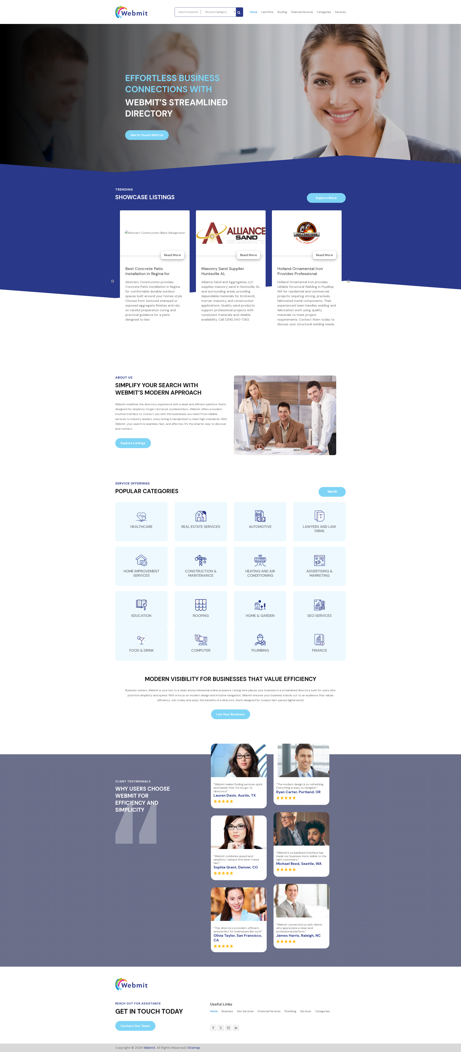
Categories (324, 12)
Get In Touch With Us (147, 135)
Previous (112, 281)
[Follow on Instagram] (228, 1028)
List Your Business (230, 714)
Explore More (326, 198)
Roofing (282, 12)
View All (332, 492)
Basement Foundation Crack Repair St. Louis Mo (151, 271)
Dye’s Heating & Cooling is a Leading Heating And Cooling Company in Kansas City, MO (304, 273)
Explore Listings (133, 443)
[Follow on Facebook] (213, 1028)
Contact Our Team (135, 1026)
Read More (172, 255)
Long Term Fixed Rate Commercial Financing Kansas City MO (229, 273)
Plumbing (290, 1011)
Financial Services (302, 12)
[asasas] (239, 12)
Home (253, 12)
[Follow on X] (221, 1028)
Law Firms (267, 12)
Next (348, 281)
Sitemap (193, 1048)
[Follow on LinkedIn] (236, 1028)
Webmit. (150, 1048)
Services (340, 12)
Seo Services (245, 1011)
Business (227, 1011)
